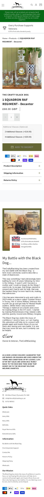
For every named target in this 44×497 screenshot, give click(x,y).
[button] (3, 5)
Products (13, 38)
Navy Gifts (5, 421)
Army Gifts (5, 416)
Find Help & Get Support (10, 448)
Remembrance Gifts (9, 434)
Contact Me (6, 452)
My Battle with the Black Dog (12, 443)
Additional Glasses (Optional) (15, 127)
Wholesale (5, 412)
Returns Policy (7, 457)
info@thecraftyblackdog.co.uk (15, 398)
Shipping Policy (7, 461)
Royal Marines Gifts (8, 429)
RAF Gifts (5, 425)
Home (4, 38)
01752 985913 (9, 401)
